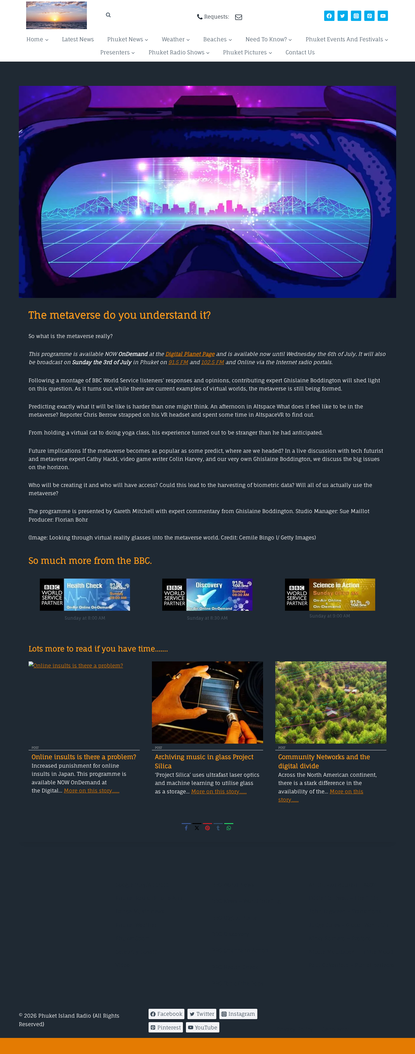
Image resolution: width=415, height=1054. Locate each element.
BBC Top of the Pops (238, 983)
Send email (337, 1029)
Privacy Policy (294, 1029)
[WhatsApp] (228, 827)
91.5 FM (178, 362)
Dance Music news (139, 911)
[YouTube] (383, 16)
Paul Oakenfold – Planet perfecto (351, 965)
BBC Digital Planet (235, 917)
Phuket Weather (135, 925)
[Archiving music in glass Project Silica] (207, 702)
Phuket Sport (132, 938)
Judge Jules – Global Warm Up (348, 925)
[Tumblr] (218, 827)
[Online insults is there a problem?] (84, 702)
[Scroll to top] (207, 1046)
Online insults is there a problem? (84, 757)
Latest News (78, 39)
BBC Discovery (230, 934)
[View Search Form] (102, 15)
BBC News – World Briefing (246, 901)
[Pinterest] (369, 16)
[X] (196, 827)
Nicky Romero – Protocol (341, 938)
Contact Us (300, 52)
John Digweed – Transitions (345, 911)
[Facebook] (329, 16)
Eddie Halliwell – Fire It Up (344, 898)
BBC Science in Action (240, 950)
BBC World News (233, 884)
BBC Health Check (235, 967)
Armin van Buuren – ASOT (342, 884)
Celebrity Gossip (136, 951)
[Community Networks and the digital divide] (330, 702)
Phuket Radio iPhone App (148, 898)
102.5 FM (212, 362)
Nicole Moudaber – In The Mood (351, 951)
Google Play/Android (142, 884)
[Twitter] (343, 16)
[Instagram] (356, 16)
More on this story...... (91, 790)
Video (122, 965)
